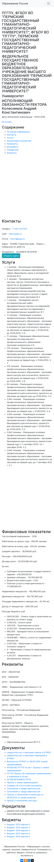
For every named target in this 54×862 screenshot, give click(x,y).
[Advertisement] (27, 188)
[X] (32, 860)
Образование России (15, 3)
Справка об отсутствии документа (24, 785)
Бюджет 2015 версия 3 (18, 827)
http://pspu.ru (15, 234)
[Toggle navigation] (48, 3)
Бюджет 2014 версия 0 (18, 836)
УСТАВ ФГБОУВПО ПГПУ (19, 779)
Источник (7, 122)
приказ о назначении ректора (22, 800)
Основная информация (18, 131)
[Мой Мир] (28, 860)
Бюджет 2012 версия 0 (18, 824)
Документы (12, 147)
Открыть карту (11, 255)
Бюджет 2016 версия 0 (18, 830)
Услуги (10, 137)
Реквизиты (12, 143)
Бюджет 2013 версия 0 (18, 833)
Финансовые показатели (19, 140)
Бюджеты (12, 153)
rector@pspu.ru (17, 239)
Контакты (11, 134)
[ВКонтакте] (21, 860)
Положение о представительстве (23, 788)
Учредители (13, 150)
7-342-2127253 (19, 229)
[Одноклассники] (25, 860)
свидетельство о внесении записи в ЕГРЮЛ (29, 752)
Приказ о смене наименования (22, 782)
